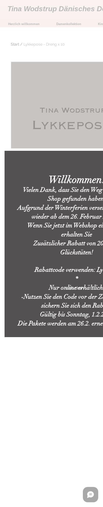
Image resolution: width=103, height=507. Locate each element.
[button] (75, 288)
